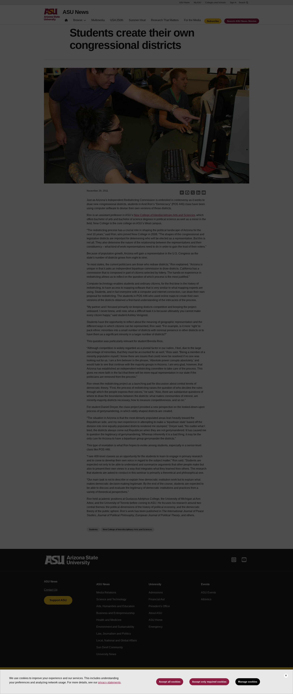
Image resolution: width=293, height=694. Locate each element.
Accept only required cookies (209, 681)
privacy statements (109, 682)
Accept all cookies (169, 681)
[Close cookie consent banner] (286, 675)
